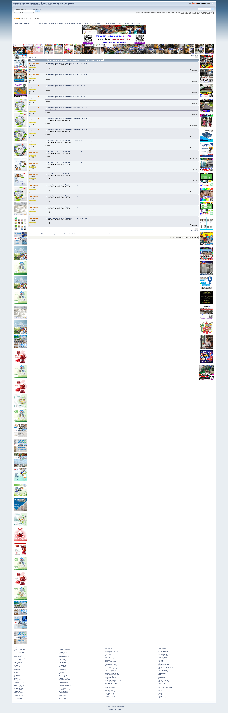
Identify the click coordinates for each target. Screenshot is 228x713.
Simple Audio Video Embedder (114, 709)
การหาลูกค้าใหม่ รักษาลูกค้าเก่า (20, 653)
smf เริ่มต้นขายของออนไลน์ (111, 664)
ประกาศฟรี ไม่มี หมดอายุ (19, 688)
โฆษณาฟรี (16, 663)
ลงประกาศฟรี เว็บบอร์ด (64, 681)
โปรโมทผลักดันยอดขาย (163, 665)
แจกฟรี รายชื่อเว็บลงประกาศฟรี (65, 671)
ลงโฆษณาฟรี (161, 696)
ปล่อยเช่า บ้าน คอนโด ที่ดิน (19, 685)
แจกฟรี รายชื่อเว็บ (63, 675)
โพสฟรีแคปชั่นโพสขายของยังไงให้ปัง (113, 680)
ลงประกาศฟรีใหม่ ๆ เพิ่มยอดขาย (165, 687)
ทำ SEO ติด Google (18, 668)
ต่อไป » (196, 55)
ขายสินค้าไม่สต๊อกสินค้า (110, 653)
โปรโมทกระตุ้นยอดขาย (163, 680)
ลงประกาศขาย (17, 669)
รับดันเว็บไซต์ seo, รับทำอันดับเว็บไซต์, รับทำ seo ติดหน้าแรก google (43, 4)
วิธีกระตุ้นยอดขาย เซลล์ (163, 650)
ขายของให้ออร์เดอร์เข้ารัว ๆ (111, 684)
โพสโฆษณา (16, 672)
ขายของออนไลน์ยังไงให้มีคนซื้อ (111, 651)
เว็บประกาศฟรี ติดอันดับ (19, 689)
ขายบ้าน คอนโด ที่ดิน (18, 686)
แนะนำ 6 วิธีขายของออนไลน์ (65, 689)
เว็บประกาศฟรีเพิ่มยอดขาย (164, 689)
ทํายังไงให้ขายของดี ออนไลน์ (19, 649)
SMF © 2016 (113, 706)
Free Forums (117, 707)
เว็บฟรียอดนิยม (17, 671)
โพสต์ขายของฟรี (17, 660)
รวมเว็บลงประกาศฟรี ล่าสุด (19, 658)
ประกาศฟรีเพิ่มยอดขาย (163, 683)
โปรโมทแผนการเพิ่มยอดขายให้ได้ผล (166, 667)
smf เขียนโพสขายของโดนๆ (111, 691)
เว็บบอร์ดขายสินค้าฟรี (63, 682)
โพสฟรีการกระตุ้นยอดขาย (163, 678)
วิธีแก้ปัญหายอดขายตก (163, 651)
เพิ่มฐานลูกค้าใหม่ (17, 656)
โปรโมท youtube (62, 673)
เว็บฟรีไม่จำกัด (17, 666)
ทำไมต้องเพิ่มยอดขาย (162, 673)
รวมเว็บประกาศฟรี (17, 659)
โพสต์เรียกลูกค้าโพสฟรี (110, 687)
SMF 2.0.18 (108, 706)
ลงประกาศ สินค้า (62, 660)
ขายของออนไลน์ (62, 688)
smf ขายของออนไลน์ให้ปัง (110, 689)
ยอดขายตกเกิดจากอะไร (163, 671)
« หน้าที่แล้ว (192, 55)
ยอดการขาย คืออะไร (162, 676)
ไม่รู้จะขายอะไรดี (108, 648)
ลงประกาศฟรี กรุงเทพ (18, 692)
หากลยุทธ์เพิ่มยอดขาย (63, 647)
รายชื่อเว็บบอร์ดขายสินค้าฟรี (65, 679)
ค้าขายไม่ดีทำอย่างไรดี (63, 653)
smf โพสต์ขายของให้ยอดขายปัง (111, 673)
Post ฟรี (160, 690)
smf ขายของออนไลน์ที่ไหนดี (111, 670)
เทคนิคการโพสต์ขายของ (110, 671)
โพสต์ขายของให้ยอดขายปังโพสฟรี (112, 674)
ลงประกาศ (16, 678)
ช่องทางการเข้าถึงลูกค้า (18, 655)
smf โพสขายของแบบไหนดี (110, 678)
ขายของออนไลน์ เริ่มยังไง (64, 694)
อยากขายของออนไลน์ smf (110, 661)
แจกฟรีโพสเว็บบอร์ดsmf (64, 676)
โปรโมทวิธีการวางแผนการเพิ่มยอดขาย (166, 668)
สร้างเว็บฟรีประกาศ (63, 698)
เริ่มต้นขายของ (161, 653)
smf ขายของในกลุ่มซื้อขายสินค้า (112, 676)
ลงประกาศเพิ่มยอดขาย (163, 684)
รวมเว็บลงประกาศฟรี (18, 698)
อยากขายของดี (108, 650)
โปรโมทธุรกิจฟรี (62, 668)
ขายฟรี (159, 674)
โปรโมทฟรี (160, 661)
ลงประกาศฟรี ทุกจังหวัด (19, 682)
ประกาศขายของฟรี (162, 691)
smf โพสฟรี (107, 657)
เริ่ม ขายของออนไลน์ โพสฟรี (111, 668)
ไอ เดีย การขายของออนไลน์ (111, 665)
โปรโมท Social (62, 672)
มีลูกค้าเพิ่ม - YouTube (163, 663)
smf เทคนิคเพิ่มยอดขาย (110, 697)
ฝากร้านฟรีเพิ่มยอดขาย (163, 686)
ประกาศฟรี (16, 665)
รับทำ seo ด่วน (108, 655)
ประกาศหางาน (17, 675)
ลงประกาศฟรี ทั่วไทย (18, 694)
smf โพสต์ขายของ (109, 690)
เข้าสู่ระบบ (31, 9)
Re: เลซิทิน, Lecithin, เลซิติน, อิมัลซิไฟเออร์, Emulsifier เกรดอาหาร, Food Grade (67, 63)
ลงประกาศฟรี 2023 (18, 697)
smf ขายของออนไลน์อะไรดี (110, 658)
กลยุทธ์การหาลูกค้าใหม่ (18, 647)
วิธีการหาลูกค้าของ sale (19, 650)
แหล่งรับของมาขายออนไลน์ (164, 654)
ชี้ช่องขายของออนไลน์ (63, 695)
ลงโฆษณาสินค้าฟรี (18, 662)
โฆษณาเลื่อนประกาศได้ (64, 686)
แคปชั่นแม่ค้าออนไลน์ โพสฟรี (111, 683)
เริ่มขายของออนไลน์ (109, 654)
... (31, 57)
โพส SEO (160, 694)
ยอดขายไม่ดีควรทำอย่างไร (163, 670)
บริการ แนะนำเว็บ (17, 676)
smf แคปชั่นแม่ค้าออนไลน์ (110, 681)
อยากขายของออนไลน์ (63, 691)
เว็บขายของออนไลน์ (109, 667)
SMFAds (111, 707)
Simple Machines (120, 706)
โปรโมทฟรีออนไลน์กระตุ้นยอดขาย (165, 681)
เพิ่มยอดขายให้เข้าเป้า (163, 658)
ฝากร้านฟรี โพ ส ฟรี (18, 691)
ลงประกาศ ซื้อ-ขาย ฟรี (64, 663)
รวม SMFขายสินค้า (63, 658)
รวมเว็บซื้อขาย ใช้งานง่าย (19, 681)
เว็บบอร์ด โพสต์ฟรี (63, 662)
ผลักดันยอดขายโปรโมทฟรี (163, 664)
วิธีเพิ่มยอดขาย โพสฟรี (110, 696)
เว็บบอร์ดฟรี (161, 660)
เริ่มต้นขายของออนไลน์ (64, 692)
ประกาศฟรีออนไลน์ (63, 659)
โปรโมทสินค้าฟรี (62, 669)
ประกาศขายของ (17, 673)
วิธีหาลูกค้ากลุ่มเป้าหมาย (19, 652)
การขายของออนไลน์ (63, 697)
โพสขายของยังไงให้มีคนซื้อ (110, 677)
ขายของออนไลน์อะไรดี (163, 655)
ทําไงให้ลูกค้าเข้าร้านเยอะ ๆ (65, 649)
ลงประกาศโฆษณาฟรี (18, 695)
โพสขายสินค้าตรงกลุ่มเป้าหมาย (65, 685)
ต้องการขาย (16, 684)
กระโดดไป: (172, 237)
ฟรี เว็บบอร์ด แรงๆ (63, 684)
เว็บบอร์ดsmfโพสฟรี (63, 678)
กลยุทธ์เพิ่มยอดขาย (63, 650)
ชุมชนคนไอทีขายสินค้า (64, 665)
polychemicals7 (34, 63)
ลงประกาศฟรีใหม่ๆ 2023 (64, 666)
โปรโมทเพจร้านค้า (162, 697)
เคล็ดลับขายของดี (63, 652)
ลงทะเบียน (38, 9)
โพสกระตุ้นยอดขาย (162, 648)
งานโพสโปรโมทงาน (63, 655)
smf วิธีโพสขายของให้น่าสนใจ (111, 694)
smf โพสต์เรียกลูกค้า (109, 686)
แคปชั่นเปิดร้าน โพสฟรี (110, 693)
